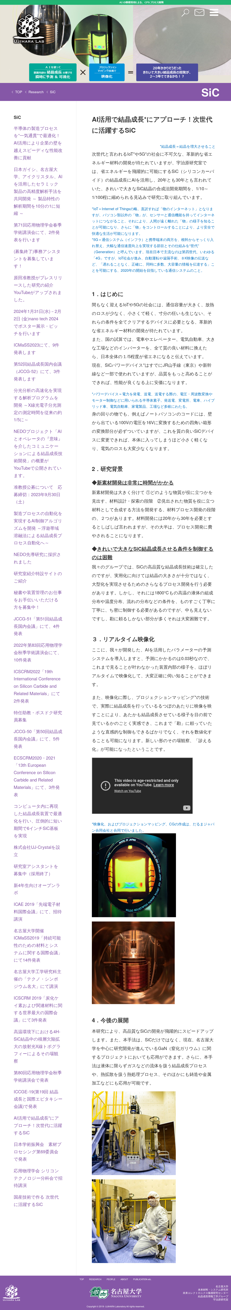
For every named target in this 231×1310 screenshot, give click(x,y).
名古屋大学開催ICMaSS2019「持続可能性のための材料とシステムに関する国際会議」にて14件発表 (38, 945)
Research (36, 91)
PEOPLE (111, 1279)
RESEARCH (95, 1279)
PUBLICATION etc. (142, 1279)
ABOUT (124, 1279)
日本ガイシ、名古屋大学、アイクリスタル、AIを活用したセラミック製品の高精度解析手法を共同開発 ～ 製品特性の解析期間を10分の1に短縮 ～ (38, 191)
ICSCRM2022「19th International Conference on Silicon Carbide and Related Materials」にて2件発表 (37, 686)
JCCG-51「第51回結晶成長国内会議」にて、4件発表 (38, 625)
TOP (18, 91)
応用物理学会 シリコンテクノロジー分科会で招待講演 (38, 1177)
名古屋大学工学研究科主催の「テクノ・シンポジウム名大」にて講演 (37, 978)
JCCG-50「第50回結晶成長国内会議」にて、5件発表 (38, 738)
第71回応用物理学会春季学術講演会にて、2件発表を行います (38, 232)
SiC (53, 91)
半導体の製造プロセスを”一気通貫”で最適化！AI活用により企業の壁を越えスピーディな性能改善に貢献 (38, 143)
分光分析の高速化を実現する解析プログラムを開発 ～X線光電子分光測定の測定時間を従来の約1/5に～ (38, 405)
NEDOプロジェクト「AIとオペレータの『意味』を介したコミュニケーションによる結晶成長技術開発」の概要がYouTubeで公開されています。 (38, 453)
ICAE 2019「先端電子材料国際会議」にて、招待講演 (38, 911)
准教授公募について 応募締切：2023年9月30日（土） (38, 494)
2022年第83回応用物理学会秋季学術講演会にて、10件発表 (38, 652)
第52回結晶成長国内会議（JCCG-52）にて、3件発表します (38, 371)
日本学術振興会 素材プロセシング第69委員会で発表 (38, 1151)
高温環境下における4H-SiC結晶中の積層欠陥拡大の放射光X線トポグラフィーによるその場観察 (37, 1046)
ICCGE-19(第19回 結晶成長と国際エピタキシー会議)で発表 (38, 1098)
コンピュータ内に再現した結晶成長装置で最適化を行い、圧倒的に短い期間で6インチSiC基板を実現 (38, 820)
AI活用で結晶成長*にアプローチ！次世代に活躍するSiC (38, 1125)
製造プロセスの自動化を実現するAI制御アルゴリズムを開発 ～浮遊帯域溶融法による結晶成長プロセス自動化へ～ (38, 528)
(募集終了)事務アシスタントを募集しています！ (37, 258)
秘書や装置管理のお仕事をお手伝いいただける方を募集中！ (38, 599)
